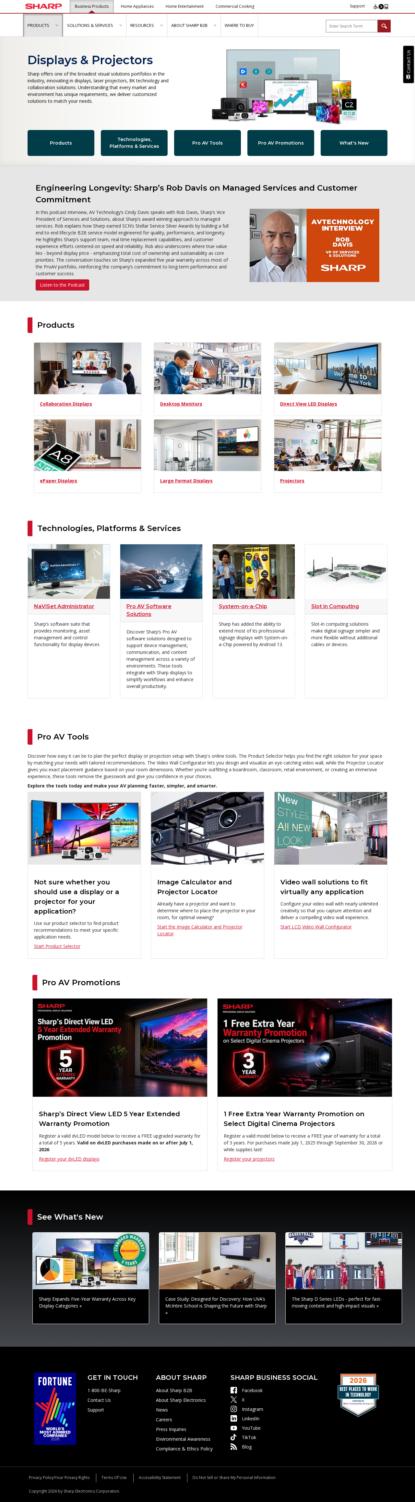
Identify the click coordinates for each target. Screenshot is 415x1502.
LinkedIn (250, 1418)
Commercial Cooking (235, 6)
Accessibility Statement (160, 1477)
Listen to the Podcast (62, 285)
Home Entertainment (185, 6)
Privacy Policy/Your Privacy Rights (59, 1477)
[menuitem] (43, 25)
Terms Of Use (114, 1477)
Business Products (92, 6)
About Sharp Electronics (181, 1400)
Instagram (252, 1409)
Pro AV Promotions (281, 143)
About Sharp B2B (174, 1390)
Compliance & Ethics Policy (184, 1449)
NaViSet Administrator (64, 606)
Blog (247, 1447)
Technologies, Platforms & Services (134, 142)
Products (61, 143)
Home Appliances (137, 6)
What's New (354, 143)
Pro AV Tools (207, 143)
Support (357, 6)
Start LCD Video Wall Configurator (316, 927)
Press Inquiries (171, 1429)
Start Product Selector (57, 946)
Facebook (252, 1390)
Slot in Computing (335, 606)
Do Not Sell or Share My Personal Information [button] (234, 1477)
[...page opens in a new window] (55, 1408)
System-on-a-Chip (243, 606)
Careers (164, 1419)
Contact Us (99, 1400)
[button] (56, 25)
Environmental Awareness (183, 1439)
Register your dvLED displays (69, 1159)
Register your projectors (249, 1159)
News (162, 1410)
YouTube (251, 1428)
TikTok (249, 1437)
